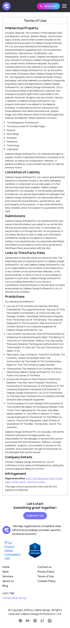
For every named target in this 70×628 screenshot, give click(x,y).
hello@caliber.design (14, 598)
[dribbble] (20, 620)
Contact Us (35, 515)
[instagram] (35, 620)
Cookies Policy (46, 581)
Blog (5, 586)
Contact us (44, 567)
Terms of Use (45, 576)
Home (6, 567)
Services (7, 576)
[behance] (27, 620)
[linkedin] (49, 620)
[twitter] (42, 620)
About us (8, 581)
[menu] (64, 6)
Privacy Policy (45, 571)
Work (5, 571)
